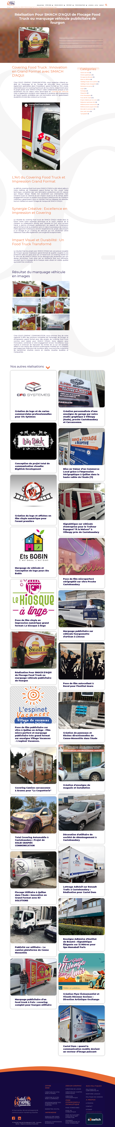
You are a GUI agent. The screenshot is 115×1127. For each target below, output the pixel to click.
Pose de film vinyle (85, 97)
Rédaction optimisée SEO (87, 102)
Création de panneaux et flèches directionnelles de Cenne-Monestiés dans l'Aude (80, 736)
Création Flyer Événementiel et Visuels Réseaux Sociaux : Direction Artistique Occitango (81, 997)
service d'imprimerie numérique (53, 1122)
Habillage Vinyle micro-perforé (89, 81)
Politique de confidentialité (92, 1090)
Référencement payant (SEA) (88, 106)
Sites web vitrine (85, 111)
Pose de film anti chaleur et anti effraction (72, 1116)
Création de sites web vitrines (52, 1092)
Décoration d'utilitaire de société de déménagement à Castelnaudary (80, 837)
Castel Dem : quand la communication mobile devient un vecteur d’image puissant (81, 1049)
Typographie (84, 113)
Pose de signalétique (70, 1111)
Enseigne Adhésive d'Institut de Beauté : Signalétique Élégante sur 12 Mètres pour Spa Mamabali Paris (80, 943)
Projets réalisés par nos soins (88, 100)
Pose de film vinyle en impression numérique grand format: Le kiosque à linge (32, 623)
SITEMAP (89, 1109)
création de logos (73, 1089)
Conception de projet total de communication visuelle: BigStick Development (32, 466)
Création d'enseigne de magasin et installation (76, 786)
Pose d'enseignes (85, 95)
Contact (101, 5)
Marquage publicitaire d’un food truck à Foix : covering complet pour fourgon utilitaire (33, 1002)
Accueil (9, 7)
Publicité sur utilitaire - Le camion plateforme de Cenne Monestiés (32, 950)
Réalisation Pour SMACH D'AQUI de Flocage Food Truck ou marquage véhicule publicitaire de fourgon (33, 676)
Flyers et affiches (85, 79)
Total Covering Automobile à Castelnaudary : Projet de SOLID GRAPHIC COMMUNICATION (31, 841)
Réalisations (40, 5)
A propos (90, 5)
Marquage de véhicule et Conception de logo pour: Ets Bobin (32, 571)
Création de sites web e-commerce (52, 1098)
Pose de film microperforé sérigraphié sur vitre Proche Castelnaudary (79, 582)
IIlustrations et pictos (86, 86)
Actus (96, 5)
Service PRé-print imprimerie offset (52, 1117)
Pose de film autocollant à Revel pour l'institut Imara (78, 684)
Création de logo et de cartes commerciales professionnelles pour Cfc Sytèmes (33, 414)
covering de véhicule (60, 92)
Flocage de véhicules (86, 77)
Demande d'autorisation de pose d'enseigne (72, 1122)
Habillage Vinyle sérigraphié (88, 84)
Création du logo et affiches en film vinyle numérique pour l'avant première (33, 518)
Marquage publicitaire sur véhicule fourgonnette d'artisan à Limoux (78, 634)
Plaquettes (83, 93)
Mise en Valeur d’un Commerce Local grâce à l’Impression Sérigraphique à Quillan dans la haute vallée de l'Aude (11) (81, 473)
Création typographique (71, 1097)
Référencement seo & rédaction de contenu (53, 1104)
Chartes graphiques (85, 74)
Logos (82, 88)
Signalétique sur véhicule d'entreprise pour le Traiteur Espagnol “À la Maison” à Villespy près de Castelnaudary (81, 528)
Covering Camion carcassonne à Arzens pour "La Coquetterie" (33, 789)
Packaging (83, 91)
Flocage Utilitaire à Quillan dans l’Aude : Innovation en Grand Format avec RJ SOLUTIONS (31, 896)
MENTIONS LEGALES (93, 1094)
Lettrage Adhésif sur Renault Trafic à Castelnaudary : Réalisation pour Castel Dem (80, 890)
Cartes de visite (84, 72)
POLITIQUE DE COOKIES (94, 1097)
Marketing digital (52, 1109)
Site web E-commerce (86, 109)
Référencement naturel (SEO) (88, 104)
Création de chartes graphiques (73, 1092)
